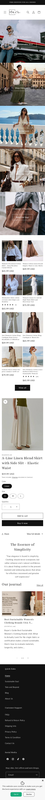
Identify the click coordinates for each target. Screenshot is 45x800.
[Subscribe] (36, 775)
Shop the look (22, 131)
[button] (5, 12)
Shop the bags (22, 217)
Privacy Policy (10, 732)
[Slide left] (17, 658)
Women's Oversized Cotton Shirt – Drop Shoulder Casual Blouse (11, 266)
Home (7, 676)
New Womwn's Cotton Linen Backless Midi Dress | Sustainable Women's (32, 372)
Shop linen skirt (22, 88)
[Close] (43, 780)
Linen (6, 486)
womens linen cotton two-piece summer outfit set (11, 371)
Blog (7, 693)
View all (22, 388)
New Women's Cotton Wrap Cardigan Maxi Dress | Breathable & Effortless (11, 337)
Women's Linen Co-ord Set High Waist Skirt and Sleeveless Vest (32, 300)
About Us (9, 699)
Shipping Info (10, 726)
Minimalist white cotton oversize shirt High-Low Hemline (11, 300)
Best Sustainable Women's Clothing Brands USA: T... (19, 621)
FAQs (7, 715)
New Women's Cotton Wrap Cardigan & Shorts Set (32, 336)
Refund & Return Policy (15, 720)
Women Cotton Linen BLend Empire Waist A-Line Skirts (33, 265)
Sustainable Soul (12, 681)
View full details (33, 534)
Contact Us (9, 743)
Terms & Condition (12, 737)
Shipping (15, 477)
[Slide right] (28, 658)
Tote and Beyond (12, 687)
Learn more (31, 789)
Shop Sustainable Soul (22, 44)
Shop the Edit (22, 174)
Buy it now (22, 523)
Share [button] (6, 534)
